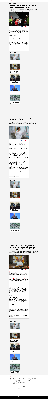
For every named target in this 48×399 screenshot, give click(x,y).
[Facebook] (32, 379)
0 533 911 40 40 (29, 379)
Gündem (15, 0)
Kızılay (12, 9)
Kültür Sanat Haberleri (10, 390)
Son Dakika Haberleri (10, 379)
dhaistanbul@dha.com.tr (20, 382)
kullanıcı (14, 278)
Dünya (20, 0)
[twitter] (34, 379)
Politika (17, 0)
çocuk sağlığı (10, 176)
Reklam (29, 0)
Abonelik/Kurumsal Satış (33, 0)
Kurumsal (25, 0)
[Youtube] (36, 379)
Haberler (10, 3)
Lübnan (14, 9)
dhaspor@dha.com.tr (20, 389)
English (27, 0)
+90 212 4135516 (19, 388)
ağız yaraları (32, 122)
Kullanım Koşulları (15, 380)
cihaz (24, 278)
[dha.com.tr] (11, 376)
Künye (14, 379)
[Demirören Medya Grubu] (37, 376)
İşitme (23, 251)
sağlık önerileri (17, 176)
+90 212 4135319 (19, 381)
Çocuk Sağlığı (15, 122)
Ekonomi (23, 0)
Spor (19, 0)
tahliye (15, 9)
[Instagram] (35, 379)
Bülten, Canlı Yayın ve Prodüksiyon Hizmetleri (15, 382)
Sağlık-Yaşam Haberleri (14, 3)
